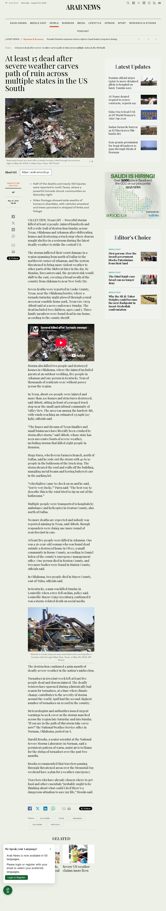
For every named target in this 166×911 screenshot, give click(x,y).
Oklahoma (37, 824)
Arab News (13, 3)
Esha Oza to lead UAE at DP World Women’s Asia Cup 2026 (122, 115)
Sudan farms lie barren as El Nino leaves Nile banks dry (123, 130)
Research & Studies (142, 23)
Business (68, 23)
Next (90, 128)
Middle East (38, 23)
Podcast (83, 31)
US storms (45, 818)
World (54, 23)
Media (81, 23)
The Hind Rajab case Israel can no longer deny (122, 280)
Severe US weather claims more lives (76, 868)
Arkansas (77, 818)
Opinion (110, 23)
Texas (61, 818)
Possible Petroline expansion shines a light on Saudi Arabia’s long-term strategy (82, 39)
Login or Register (16, 877)
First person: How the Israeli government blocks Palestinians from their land (122, 258)
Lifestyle (94, 23)
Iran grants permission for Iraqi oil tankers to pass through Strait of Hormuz (123, 147)
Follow (14, 258)
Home (8, 47)
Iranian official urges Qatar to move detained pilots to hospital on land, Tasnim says (123, 82)
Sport (122, 23)
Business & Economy (34, 39)
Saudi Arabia (18, 23)
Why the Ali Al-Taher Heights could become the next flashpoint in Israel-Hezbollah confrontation (123, 303)
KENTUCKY (55, 824)
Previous (9, 128)
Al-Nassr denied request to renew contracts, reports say (122, 100)
